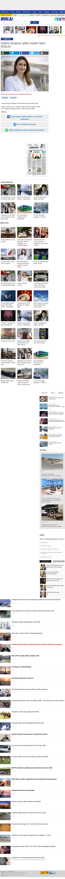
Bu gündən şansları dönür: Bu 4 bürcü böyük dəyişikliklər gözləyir (34, 846)
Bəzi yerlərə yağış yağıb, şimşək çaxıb (25, 656)
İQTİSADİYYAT (27, 12)
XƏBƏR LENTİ (4, 12)
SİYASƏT (18, 12)
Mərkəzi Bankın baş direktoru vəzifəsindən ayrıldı (29, 734)
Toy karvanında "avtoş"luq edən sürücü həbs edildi (29, 745)
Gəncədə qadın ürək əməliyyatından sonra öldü (28, 723)
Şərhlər (60, 393)
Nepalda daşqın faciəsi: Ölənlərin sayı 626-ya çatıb (29, 813)
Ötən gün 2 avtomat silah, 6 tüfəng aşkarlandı (27, 633)
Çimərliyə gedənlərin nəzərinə (22, 678)
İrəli (64, 30)
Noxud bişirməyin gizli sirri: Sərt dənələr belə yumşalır (30, 824)
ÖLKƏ (12, 12)
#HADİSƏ (5, 97)
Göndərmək (45, 561)
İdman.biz (53, 15)
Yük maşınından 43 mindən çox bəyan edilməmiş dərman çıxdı (33, 611)
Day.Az (32, 15)
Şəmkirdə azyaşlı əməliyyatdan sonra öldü (26, 622)
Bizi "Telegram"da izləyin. (26, 124)
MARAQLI (46, 12)
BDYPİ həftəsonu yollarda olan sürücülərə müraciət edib (32, 768)
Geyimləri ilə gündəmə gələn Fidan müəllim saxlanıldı (30, 689)
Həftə (53, 393)
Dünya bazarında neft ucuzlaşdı (23, 790)
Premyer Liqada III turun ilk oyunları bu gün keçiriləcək (30, 756)
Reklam (9, 15)
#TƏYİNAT (13, 97)
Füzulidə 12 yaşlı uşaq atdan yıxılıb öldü (25, 712)
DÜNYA (40, 12)
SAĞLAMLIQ (55, 12)
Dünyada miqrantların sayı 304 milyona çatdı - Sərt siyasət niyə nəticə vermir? (38, 700)
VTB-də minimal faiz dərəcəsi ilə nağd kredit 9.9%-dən (16, 94)
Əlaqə (3, 15)
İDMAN (34, 12)
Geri (1, 30)
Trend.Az (38, 15)
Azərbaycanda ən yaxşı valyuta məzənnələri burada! (52, 35)
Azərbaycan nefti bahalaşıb (21, 667)
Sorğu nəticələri (58, 561)
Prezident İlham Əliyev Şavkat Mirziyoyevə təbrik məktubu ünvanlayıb (37, 644)
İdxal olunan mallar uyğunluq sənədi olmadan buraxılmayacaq (34, 779)
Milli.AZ (6, 19)
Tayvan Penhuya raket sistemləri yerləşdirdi (26, 801)
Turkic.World (60, 15)
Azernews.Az (45, 15)
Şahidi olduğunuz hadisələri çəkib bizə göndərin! (26, 130)
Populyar (44, 393)
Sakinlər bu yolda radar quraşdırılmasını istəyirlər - (31, 835)
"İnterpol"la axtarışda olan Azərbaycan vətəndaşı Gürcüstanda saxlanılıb (36, 599)
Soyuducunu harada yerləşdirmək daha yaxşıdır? (28, 857)
